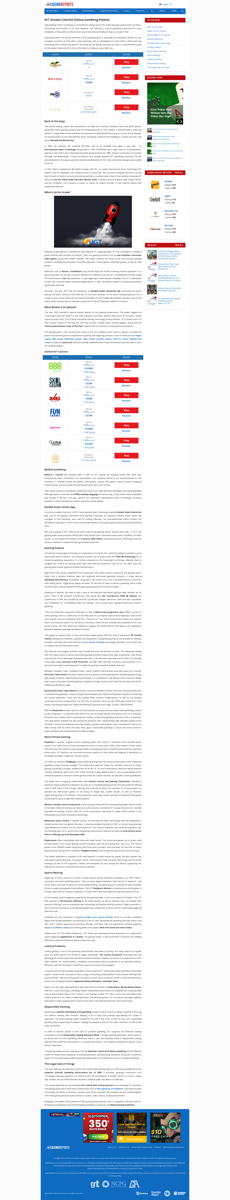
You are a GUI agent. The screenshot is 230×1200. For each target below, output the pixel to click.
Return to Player (97, 642)
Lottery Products (154, 59)
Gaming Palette (154, 47)
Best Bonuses (88, 11)
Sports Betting (153, 55)
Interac (169, 181)
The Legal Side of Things (158, 67)
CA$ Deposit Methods (109, 11)
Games (174, 11)
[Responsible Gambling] (166, 1193)
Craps (162, 11)
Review (126, 67)
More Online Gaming (156, 51)
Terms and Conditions (141, 1147)
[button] (177, 121)
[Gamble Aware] (154, 1193)
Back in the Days (154, 27)
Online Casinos (70, 11)
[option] (165, 103)
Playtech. (119, 1088)
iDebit (168, 196)
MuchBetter (171, 211)
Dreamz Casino (104, 339)
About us (112, 1147)
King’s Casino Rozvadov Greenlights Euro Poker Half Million (163, 114)
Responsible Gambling (173, 1147)
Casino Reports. (63, 1193)
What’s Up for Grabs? (156, 31)
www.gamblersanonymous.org (119, 1168)
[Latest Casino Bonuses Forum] (132, 1127)
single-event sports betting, (99, 917)
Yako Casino (89, 339)
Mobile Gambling (155, 39)
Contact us (123, 1147)
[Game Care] (142, 1193)
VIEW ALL (179, 173)
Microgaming (103, 1088)
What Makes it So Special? (158, 35)
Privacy (157, 1147)
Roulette (140, 11)
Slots (127, 11)
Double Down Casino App (158, 43)
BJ (152, 11)
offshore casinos (62, 927)
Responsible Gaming (156, 63)
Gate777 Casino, (121, 339)
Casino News (53, 11)
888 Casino (57, 339)
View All (179, 245)
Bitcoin (169, 225)
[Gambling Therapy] (178, 1193)
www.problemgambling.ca (96, 1168)
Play (126, 62)
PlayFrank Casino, (73, 339)
